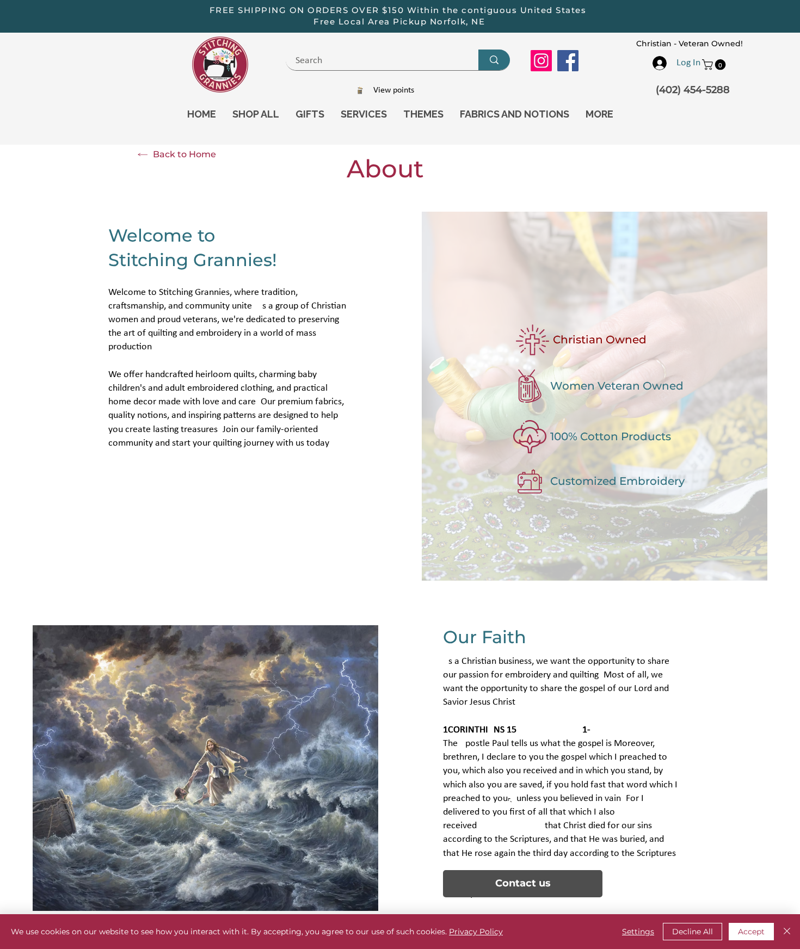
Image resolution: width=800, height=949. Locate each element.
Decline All (692, 931)
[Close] (786, 931)
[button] (715, 64)
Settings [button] (638, 931)
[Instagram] (541, 60)
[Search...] (494, 60)
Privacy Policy (476, 931)
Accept (751, 931)
